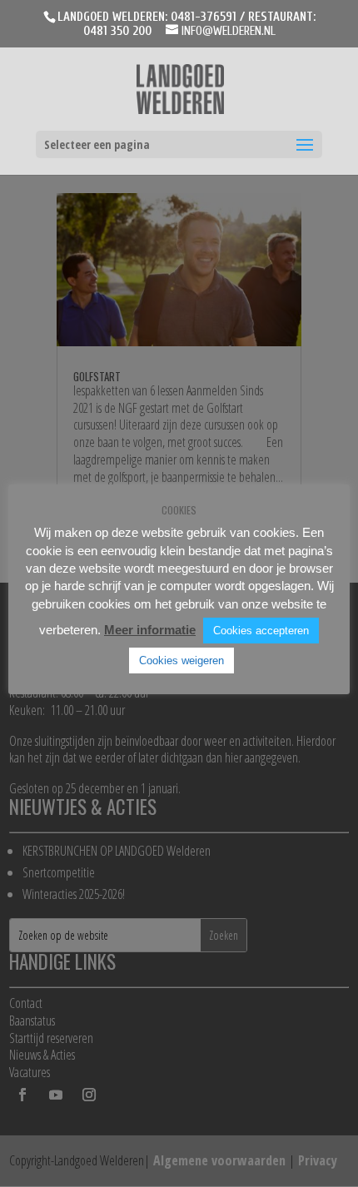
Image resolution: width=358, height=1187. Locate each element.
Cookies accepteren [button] (261, 630)
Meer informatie (150, 630)
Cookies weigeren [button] (181, 660)
